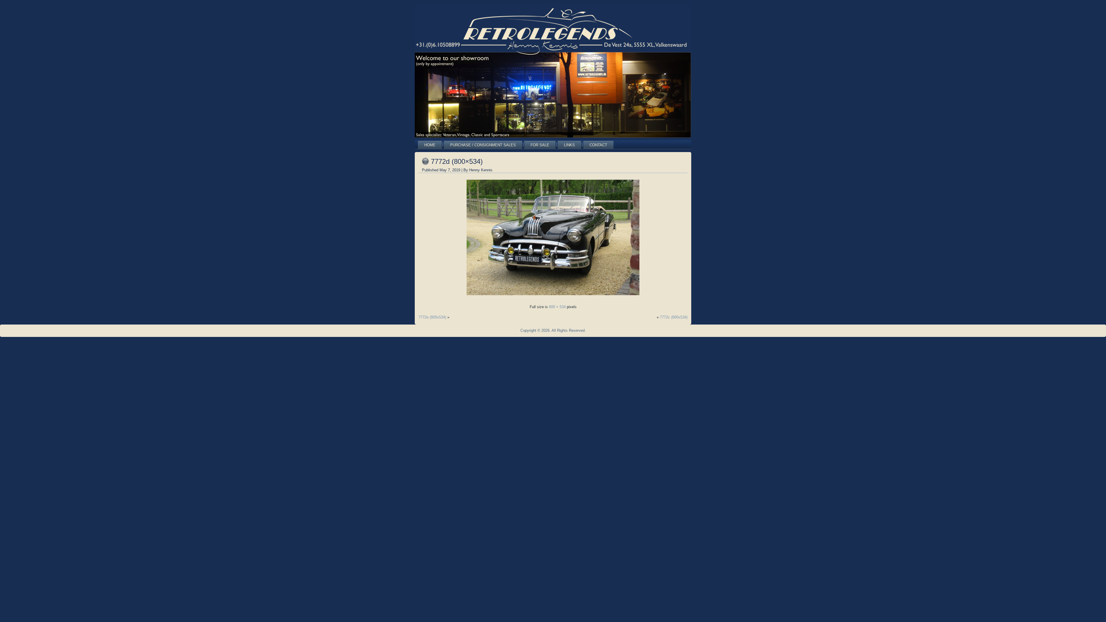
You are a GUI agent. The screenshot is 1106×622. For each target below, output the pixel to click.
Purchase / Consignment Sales (483, 145)
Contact (598, 145)
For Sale (540, 145)
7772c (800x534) (674, 317)
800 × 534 (557, 307)
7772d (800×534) (457, 161)
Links (569, 145)
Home (429, 145)
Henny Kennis (481, 170)
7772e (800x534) (432, 317)
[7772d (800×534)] (553, 297)
